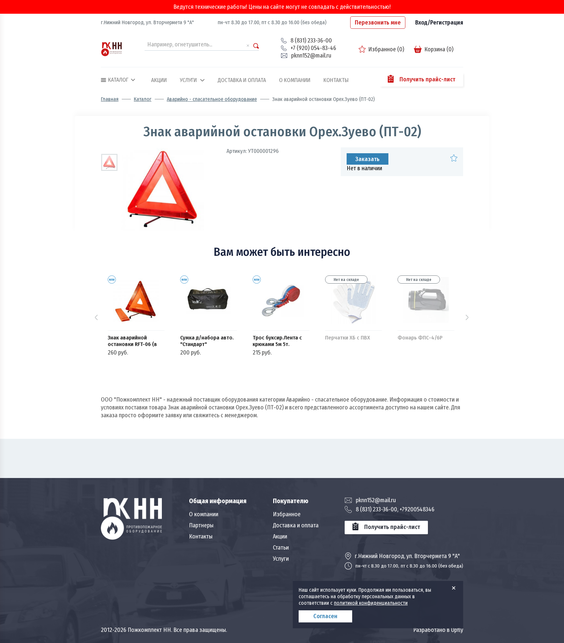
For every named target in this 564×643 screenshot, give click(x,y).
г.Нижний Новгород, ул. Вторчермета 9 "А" (147, 22)
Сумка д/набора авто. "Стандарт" (207, 341)
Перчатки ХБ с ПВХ (347, 338)
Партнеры (201, 525)
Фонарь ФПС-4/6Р (420, 338)
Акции (159, 80)
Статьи (281, 547)
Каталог (142, 99)
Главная (109, 99)
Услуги (188, 80)
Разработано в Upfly (438, 630)
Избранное (287, 514)
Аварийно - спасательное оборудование (212, 99)
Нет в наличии (364, 168)
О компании (294, 80)
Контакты (336, 80)
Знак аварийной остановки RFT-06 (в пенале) (132, 341)
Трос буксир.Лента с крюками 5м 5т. (277, 341)
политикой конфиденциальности (371, 603)
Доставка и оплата (242, 80)
